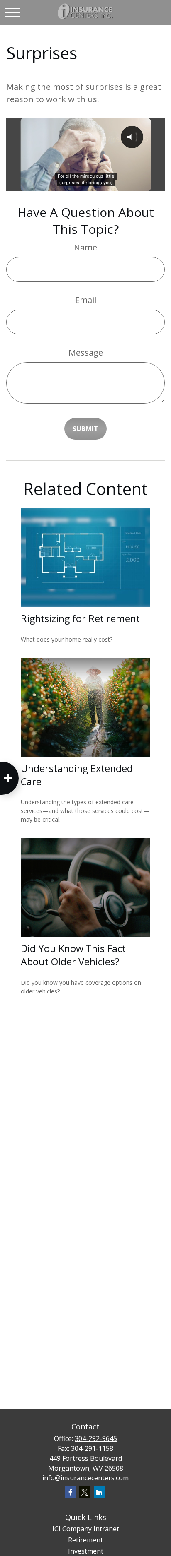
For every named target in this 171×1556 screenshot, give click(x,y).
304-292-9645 (96, 1438)
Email (85, 299)
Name (85, 247)
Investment (85, 1551)
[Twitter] (84, 1492)
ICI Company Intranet (85, 1528)
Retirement (85, 1539)
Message (85, 352)
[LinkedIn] (99, 1492)
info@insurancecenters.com (85, 1477)
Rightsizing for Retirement (80, 618)
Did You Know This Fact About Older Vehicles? (73, 955)
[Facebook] (70, 1492)
